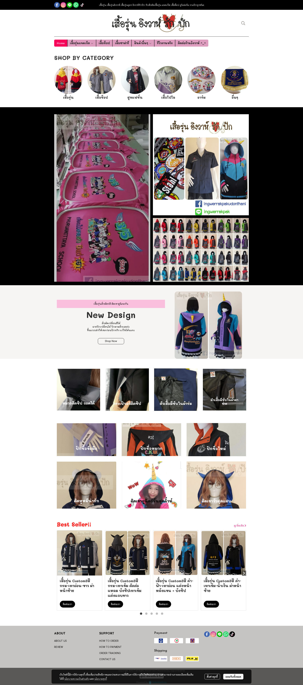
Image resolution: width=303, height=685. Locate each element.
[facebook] (57, 5)
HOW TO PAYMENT (110, 646)
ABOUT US (60, 640)
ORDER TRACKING (110, 653)
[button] (243, 23)
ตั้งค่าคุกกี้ (212, 676)
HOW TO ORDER (109, 640)
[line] (69, 5)
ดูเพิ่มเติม (239, 525)
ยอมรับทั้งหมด (233, 676)
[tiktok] (82, 5)
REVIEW (58, 646)
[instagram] (63, 5)
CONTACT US (107, 659)
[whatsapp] (76, 5)
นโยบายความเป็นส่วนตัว (76, 678)
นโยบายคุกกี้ (100, 678)
